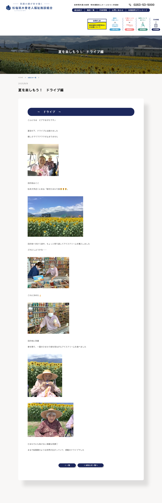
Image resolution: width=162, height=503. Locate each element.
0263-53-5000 (144, 5)
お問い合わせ (118, 10)
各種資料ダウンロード (137, 10)
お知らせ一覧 (32, 78)
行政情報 (103, 10)
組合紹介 (78, 10)
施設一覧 (91, 10)
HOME (20, 77)
